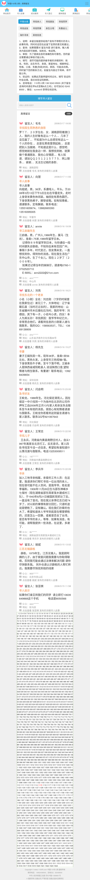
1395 (45, 840)
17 (49, 613)
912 (69, 747)
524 (26, 689)
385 (54, 666)
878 (64, 742)
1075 (31, 777)
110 (62, 623)
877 (61, 742)
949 (27, 754)
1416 (27, 845)
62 (47, 618)
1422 (53, 845)
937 (42, 752)
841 (49, 737)
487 (68, 681)
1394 (41, 840)
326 (19, 659)
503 (66, 684)
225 (65, 641)
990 (56, 759)
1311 (67, 823)
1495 (40, 860)
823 (44, 734)
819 (30, 734)
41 (52, 616)
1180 (47, 797)
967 (33, 757)
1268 (44, 815)
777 (54, 727)
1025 (34, 767)
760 (51, 724)
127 (65, 626)
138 (47, 628)
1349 (67, 830)
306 (63, 653)
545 (42, 691)
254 (52, 646)
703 (24, 717)
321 (58, 656)
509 (31, 686)
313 (31, 656)
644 (46, 706)
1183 (60, 797)
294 (21, 653)
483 (54, 681)
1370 (47, 835)
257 (63, 646)
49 (72, 616)
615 (58, 701)
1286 (68, 818)
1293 (43, 820)
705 (31, 717)
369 (55, 664)
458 (24, 679)
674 (37, 712)
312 (27, 656)
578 (44, 696)
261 (20, 648)
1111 (22, 785)
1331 (43, 828)
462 (38, 679)
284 (44, 651)
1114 (36, 785)
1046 (71, 770)
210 (70, 638)
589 (25, 699)
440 (18, 676)
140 (54, 628)
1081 (58, 777)
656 (31, 709)
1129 (45, 787)
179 (19, 636)
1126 (32, 787)
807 (45, 732)
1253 (34, 812)
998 (27, 762)
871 (40, 742)
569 (69, 694)
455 (70, 676)
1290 (29, 820)
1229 (40, 807)
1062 (29, 775)
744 (52, 722)
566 (58, 694)
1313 (19, 825)
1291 (34, 820)
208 (63, 638)
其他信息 (37, 34)
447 (42, 676)
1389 (19, 840)
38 (45, 616)
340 (68, 659)
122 (48, 626)
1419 (40, 845)
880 (71, 742)
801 (24, 732)
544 (39, 691)
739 (35, 722)
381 (40, 666)
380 (37, 666)
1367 (34, 835)
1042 (53, 770)
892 (56, 744)
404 (63, 669)
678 (50, 712)
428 (33, 674)
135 (37, 628)
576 (37, 696)
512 (41, 686)
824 (47, 734)
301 (46, 653)
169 (41, 633)
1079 (49, 777)
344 (25, 661)
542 (32, 691)
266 (38, 648)
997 (24, 762)
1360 (59, 833)
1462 (62, 853)
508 (27, 686)
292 (71, 651)
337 (57, 659)
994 (70, 759)
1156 (53, 792)
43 (57, 616)
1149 (22, 792)
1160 (71, 792)
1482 (38, 858)
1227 (31, 807)
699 (66, 714)
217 (38, 641)
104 (42, 623)
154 (46, 631)
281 (33, 651)
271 (55, 648)
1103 (43, 782)
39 (47, 616)
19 (54, 613)
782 (71, 727)
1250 (20, 812)
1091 (45, 780)
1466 (23, 855)
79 (33, 621)
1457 (40, 853)
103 (38, 623)
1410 (56, 843)
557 (27, 694)
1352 (23, 833)
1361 (63, 833)
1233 (58, 807)
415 (45, 671)
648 (59, 706)
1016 (50, 765)
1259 (60, 812)
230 (26, 643)
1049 (28, 772)
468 (58, 679)
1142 (47, 790)
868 (30, 742)
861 (62, 739)
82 (40, 621)
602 (70, 699)
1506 (32, 863)
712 (55, 717)
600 (63, 699)
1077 (40, 777)
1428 (23, 848)
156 (52, 631)
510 (34, 686)
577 (40, 696)
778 (57, 727)
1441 (25, 850)
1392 (32, 840)
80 (35, 621)
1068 (56, 775)
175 (62, 633)
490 (21, 684)
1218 (47, 805)
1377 (22, 838)
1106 (56, 782)
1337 (69, 828)
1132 (59, 787)
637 (21, 706)
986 (42, 759)
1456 (36, 853)
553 (70, 691)
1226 (27, 807)
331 (37, 659)
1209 (63, 802)
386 (57, 666)
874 (50, 742)
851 (27, 739)
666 (65, 709)
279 (26, 651)
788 (35, 729)
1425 (67, 845)
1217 (43, 805)
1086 (23, 780)
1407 (43, 843)
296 (28, 653)
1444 (38, 850)
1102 (38, 782)
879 (68, 742)
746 (59, 722)
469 (62, 679)
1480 (29, 858)
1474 (59, 855)
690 (35, 714)
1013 (37, 765)
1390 (23, 840)
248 (32, 646)
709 (45, 717)
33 (33, 616)
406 (70, 669)
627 (44, 704)
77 (28, 621)
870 (37, 742)
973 (54, 757)
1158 (62, 792)
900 (27, 747)
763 (62, 724)
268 (45, 648)
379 (33, 666)
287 (54, 651)
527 (37, 689)
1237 (19, 810)
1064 (38, 775)
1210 (68, 802)
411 (31, 671)
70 (67, 618)
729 (57, 719)
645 (49, 706)
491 (25, 684)
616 (62, 701)
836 (32, 737)
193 (68, 636)
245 (21, 646)
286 (50, 651)
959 (62, 754)
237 (50, 643)
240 (61, 643)
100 (28, 623)
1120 (62, 785)
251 (42, 646)
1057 (63, 772)
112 (69, 623)
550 (59, 691)
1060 (20, 775)
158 (59, 631)
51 (20, 618)
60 (43, 618)
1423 (58, 845)
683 (68, 712)
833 (21, 737)
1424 (62, 845)
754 (31, 724)
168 (38, 633)
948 (24, 754)
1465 (19, 855)
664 (58, 709)
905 (45, 747)
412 (34, 671)
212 (20, 641)
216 (34, 641)
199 (32, 638)
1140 (38, 790)
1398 (59, 840)
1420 (44, 845)
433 (50, 674)
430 (40, 674)
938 (46, 752)
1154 (44, 792)
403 (59, 669)
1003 (48, 762)
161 (70, 631)
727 (50, 719)
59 (40, 618)
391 (18, 669)
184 (37, 636)
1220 (56, 805)
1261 (69, 812)
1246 (59, 810)
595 (46, 699)
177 (69, 633)
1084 (71, 777)
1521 (43, 866)
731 (64, 719)
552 (66, 691)
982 (28, 759)
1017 (54, 765)
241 (64, 643)
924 (54, 749)
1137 (25, 790)
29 (23, 616)
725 (44, 719)
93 (67, 621)
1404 (29, 843)
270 (51, 648)
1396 (50, 840)
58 (38, 618)
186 (44, 636)
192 (64, 636)
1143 (51, 790)
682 (64, 712)
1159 (67, 792)
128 (69, 626)
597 (52, 699)
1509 (45, 863)
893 (59, 744)
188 (50, 636)
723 (37, 719)
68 (62, 618)
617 (65, 701)
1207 (54, 802)
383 (47, 666)
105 (45, 623)
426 (26, 674)
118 (34, 626)
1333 (51, 828)
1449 (60, 850)
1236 (71, 807)
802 (27, 732)
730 (61, 719)
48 (70, 616)
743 (49, 722)
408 (20, 671)
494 (35, 684)
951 (34, 754)
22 (62, 613)
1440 (20, 850)
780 (64, 727)
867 (26, 742)
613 (51, 701)
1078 (44, 777)
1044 (62, 770)
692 (42, 714)
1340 (27, 830)
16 (47, 613)
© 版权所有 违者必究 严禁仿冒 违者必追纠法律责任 (45, 878)
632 (61, 704)
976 (64, 757)
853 (34, 739)
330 (33, 659)
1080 (53, 777)
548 (52, 691)
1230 (44, 807)
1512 (59, 863)
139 (50, 628)
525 (30, 689)
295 (25, 653)
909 (58, 747)
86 (50, 621)
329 (30, 659)
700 (70, 714)
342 (18, 661)
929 (71, 749)
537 (71, 689)
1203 (37, 802)
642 (39, 706)
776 (50, 727)
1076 (36, 777)
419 (58, 671)
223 (58, 641)
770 (30, 727)
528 (40, 689)
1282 (50, 818)
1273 (67, 815)
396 (35, 669)
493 (32, 684)
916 (26, 749)
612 (48, 701)
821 (37, 734)
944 (66, 752)
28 (20, 616)
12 (37, 613)
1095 (63, 780)
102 (35, 623)
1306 (44, 823)
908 (55, 747)
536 (68, 689)
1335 (60, 828)
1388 (71, 838)
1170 (59, 795)
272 (58, 648)
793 (52, 729)
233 (37, 643)
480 (44, 681)
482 (50, 681)
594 (42, 699)
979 (18, 759)
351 (49, 661)
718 (19, 719)
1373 (60, 835)
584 (64, 696)
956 (51, 754)
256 (59, 646)
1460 (53, 853)
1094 (59, 780)
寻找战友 (24, 28)
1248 (68, 810)
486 (64, 681)
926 (61, 749)
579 (47, 696)
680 (57, 712)
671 (26, 712)
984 (35, 759)
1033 (69, 767)
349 (42, 661)
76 (25, 621)
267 (41, 648)
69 (65, 618)
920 (40, 749)
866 (23, 742)
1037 (31, 770)
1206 (50, 802)
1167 (45, 795)
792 (49, 729)
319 (51, 656)
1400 (68, 840)
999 (31, 762)
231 (30, 643)
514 (48, 686)
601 (66, 699)
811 (58, 732)
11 (35, 613)
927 (64, 749)
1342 (36, 830)
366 (45, 664)
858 (51, 739)
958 (58, 754)
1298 (65, 820)
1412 (65, 843)
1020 (68, 765)
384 (50, 666)
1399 (63, 840)
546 (46, 691)
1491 (22, 860)
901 (31, 747)
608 (34, 701)
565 (55, 694)
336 (54, 659)
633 (64, 704)
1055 (54, 772)
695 (52, 714)
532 (54, 689)
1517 (25, 866)
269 (48, 648)
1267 (40, 815)
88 (55, 621)
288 (57, 651)
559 (34, 694)
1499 (58, 860)
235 (44, 643)
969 (40, 757)
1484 (47, 858)
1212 (20, 805)
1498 (53, 860)
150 (32, 631)
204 (49, 638)
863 (69, 739)
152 (39, 631)
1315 (28, 825)
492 (28, 684)
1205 (45, 802)
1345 (49, 830)
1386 (62, 838)
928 (68, 749)
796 (63, 729)
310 (20, 656)
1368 (38, 835)
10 (32, 613)
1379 (31, 838)
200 (35, 638)
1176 (29, 797)
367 (48, 664)
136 (40, 628)
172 (51, 633)
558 (31, 694)
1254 (38, 812)
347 (35, 661)
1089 (37, 780)
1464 (71, 853)
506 (20, 686)
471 (69, 679)
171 (48, 633)
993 (66, 759)
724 (40, 719)
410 (27, 671)
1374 (65, 835)
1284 (59, 818)
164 (24, 633)
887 (39, 744)
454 (66, 676)
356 (66, 661)
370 (58, 664)
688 (28, 714)
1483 (43, 858)
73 (18, 621)
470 (65, 679)
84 (45, 621)
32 (30, 616)
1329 (34, 828)
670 (23, 712)
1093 (54, 780)
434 (54, 674)
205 (52, 638)
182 (30, 636)
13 (40, 613)
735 (21, 722)
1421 (49, 845)
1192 (44, 800)
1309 (58, 823)
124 (55, 626)
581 (54, 696)
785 (25, 729)
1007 (66, 762)
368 (51, 664)
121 (45, 626)
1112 (27, 785)
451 (56, 676)
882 (21, 744)
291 (68, 651)
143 (64, 628)
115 (24, 626)
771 (33, 727)
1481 (34, 858)
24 (67, 613)
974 (57, 757)
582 (57, 696)
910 (62, 747)
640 (32, 706)
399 (46, 669)
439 (71, 674)
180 (23, 636)
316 (41, 656)
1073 (22, 777)
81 (38, 621)
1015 (45, 765)
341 (71, 659)
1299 (69, 820)
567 (62, 694)
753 (27, 724)
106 (48, 623)
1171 (63, 795)
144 (68, 628)
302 (49, 653)
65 (55, 618)
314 (34, 656)
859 (55, 739)
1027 (43, 767)
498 (49, 684)
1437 (63, 848)
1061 (25, 775)
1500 (62, 860)
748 (66, 722)
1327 (25, 828)
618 (69, 701)
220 (48, 641)
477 (33, 681)
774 (44, 727)
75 (23, 621)
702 (20, 717)
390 (71, 666)
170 (45, 633)
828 (61, 734)
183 (33, 636)
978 (71, 757)
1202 (32, 802)
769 (26, 727)
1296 (56, 820)
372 (65, 664)
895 (66, 744)
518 (62, 686)
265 (34, 648)
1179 (43, 797)
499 (52, 684)
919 (37, 749)
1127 (37, 787)
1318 (41, 825)
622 (26, 704)
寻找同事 (37, 28)
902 (34, 747)
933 (28, 752)
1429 (28, 848)
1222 (65, 805)
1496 (44, 860)
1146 (65, 790)
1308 (53, 823)
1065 (43, 775)
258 (66, 646)
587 (18, 699)
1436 (59, 848)
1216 (38, 805)
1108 (65, 782)
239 (57, 643)
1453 (22, 853)
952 (38, 754)
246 (25, 646)
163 (20, 633)
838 (39, 737)
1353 (28, 833)
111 (66, 623)
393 (25, 669)
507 (24, 686)
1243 (45, 810)
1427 (19, 848)
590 (28, 699)
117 (31, 626)
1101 (34, 782)
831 (71, 734)
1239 (28, 810)
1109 (69, 782)
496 (42, 684)
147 (21, 631)
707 (38, 717)
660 (45, 709)
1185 (69, 797)
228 (19, 643)
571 (19, 696)
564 (51, 694)
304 (56, 653)
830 (68, 734)
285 (47, 651)
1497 (49, 860)
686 (21, 714)
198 (28, 638)
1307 (49, 823)
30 (25, 616)
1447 (51, 850)
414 (41, 671)
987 (46, 759)
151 (35, 631)
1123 (19, 787)
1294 (47, 820)
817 (23, 734)
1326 (20, 828)
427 (30, 674)
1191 (40, 800)
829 (64, 734)
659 (41, 709)
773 (40, 727)
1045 (67, 770)
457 (20, 679)
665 (62, 709)
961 (69, 754)
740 (39, 722)
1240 (32, 810)
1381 (40, 838)
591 (32, 699)
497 (46, 684)
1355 (37, 833)
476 (30, 681)
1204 (41, 802)
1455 (31, 853)
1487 (60, 858)
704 (27, 717)
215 (31, 641)
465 (48, 679)
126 (62, 626)
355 (63, 661)
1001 (40, 762)
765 (69, 724)
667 (69, 709)
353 (56, 661)
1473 (54, 855)
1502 (71, 860)
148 (25, 631)
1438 (68, 848)
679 (54, 712)
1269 (49, 815)
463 (41, 679)
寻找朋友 (50, 21)
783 (18, 729)
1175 (25, 797)
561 (41, 694)
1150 (27, 792)
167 (34, 633)
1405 (34, 843)
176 (65, 633)
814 (69, 732)
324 (69, 656)
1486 (56, 858)
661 (48, 709)
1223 (69, 805)
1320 (50, 825)
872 (44, 742)
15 (44, 613)
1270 (53, 815)
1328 (29, 828)
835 (28, 737)
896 (70, 744)
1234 (62, 807)
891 (52, 744)
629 (50, 704)
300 (42, 653)
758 (45, 724)
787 (32, 729)
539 (21, 691)
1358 (50, 833)
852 (31, 739)
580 (50, 696)
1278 (32, 818)
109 (59, 623)
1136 (20, 790)
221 (51, 641)
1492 (27, 860)
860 (58, 739)
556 (24, 694)
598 (56, 699)
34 (35, 616)
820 (33, 734)
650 (66, 706)
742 (46, 722)
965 (26, 757)
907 (51, 747)
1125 (28, 787)
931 (21, 752)
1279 (37, 818)
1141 (43, 790)
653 (20, 709)
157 (56, 631)
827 (57, 734)
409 (24, 671)
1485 (51, 858)
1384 (53, 838)
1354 (32, 833)
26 (72, 613)
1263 (22, 815)
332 (40, 659)
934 (32, 752)
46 (65, 616)
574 (30, 696)
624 (33, 704)
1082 (62, 777)
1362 (68, 833)
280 (30, 651)
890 (49, 744)
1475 (63, 855)
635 (71, 704)
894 (63, 744)
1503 (19, 863)
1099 (25, 782)
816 (19, 734)
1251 (25, 812)
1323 (63, 825)
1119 (58, 785)
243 (71, 643)
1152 (36, 792)
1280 (41, 818)
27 (18, 616)
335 (50, 659)
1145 (60, 790)
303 (52, 653)
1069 (60, 775)
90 (60, 621)
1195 (58, 800)
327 (23, 659)
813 (65, 732)
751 (20, 724)
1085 (19, 780)
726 (47, 719)
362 (31, 664)
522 (19, 689)
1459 (49, 853)
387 (61, 666)
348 (39, 661)
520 (69, 686)
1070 (65, 775)
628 (47, 704)
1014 (41, 765)
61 (45, 618)
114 (20, 626)
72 (72, 618)
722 (33, 719)
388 (64, 666)
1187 (22, 800)
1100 (29, 782)
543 (35, 691)
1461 (58, 853)
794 (56, 729)
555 (20, 694)
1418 (36, 845)
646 (52, 706)
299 (39, 653)
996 (20, 762)
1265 (31, 815)
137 (44, 628)
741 (42, 722)
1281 (45, 818)
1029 (51, 767)
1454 (27, 853)
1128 (41, 787)
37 (43, 616)
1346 (53, 830)
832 (18, 737)
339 (64, 659)
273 (62, 648)
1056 (59, 772)
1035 (22, 770)
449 (49, 676)
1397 (54, 840)
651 (70, 706)
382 (44, 666)
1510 (50, 863)
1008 (71, 762)
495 (39, 684)
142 (61, 628)
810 (55, 732)
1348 (62, 830)
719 (23, 719)
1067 (51, 775)
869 (33, 742)
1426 (71, 845)
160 (66, 631)
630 (54, 704)
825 (50, 734)
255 (56, 646)
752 (24, 724)
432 (47, 674)
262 (24, 648)
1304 (36, 823)
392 (21, 669)
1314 (23, 825)
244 (18, 646)
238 (54, 643)
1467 (28, 855)
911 (65, 747)
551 (63, 691)
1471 (45, 855)
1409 (51, 843)
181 (26, 636)
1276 (23, 818)
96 (18, 623)
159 (63, 631)
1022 (20, 767)
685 (18, 714)
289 (61, 651)
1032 (65, 767)
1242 (41, 810)
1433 (45, 848)
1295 (51, 820)
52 (23, 618)
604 (20, 701)
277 (19, 651)
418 (55, 671)
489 (18, 684)
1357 (45, 833)
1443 (34, 850)
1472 (50, 855)
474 (23, 681)
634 (68, 704)
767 (19, 727)
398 (42, 669)
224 (62, 641)
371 (62, 664)
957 (55, 754)
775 (47, 727)
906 (48, 747)
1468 (32, 855)
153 (42, 631)
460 (31, 679)
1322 (59, 825)
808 (48, 732)
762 (58, 724)
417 (51, 671)
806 (41, 732)
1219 (51, 805)
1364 (20, 835)
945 (70, 752)
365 (41, 664)
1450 (65, 850)
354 (59, 661)
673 (33, 712)
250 (39, 646)
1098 (20, 782)
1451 (69, 850)
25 (69, 613)
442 (25, 676)
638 (25, 706)
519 (65, 686)
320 (55, 656)
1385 (58, 838)
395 (32, 669)
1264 (27, 815)
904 (41, 747)
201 (39, 638)
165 (27, 633)
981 (25, 759)
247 (28, 646)
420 (62, 671)
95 (72, 621)
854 (38, 739)
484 (57, 681)
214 (27, 641)
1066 (47, 775)
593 (39, 699)
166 (31, 633)
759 (48, 724)
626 (40, 704)
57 (35, 618)
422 (69, 671)
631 (57, 704)
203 (46, 638)
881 (18, 744)
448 (46, 676)
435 (57, 674)
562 (45, 694)
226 (69, 641)
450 (52, 676)
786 (28, 729)
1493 (31, 860)
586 (71, 696)
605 (24, 701)
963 (19, 757)
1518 (29, 866)
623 (30, 704)
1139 (34, 790)
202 (42, 638)
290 (64, 651)
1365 (25, 835)
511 (38, 686)
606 (27, 701)
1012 (32, 765)
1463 (67, 853)
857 (48, 739)
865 (19, 742)
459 (27, 679)
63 (50, 618)
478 (37, 681)
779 (61, 727)
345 (28, 661)
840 (46, 737)
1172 (68, 795)
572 (23, 696)
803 (31, 732)
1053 (45, 772)
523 (23, 689)
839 (42, 737)
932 (25, 752)
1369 (43, 835)
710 (48, 717)
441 (21, 676)
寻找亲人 (37, 21)
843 (56, 737)
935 (35, 752)
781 (68, 727)
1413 (69, 843)
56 (33, 618)
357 (70, 661)
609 (38, 701)
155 (49, 631)
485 (61, 681)
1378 (27, 838)
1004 (53, 762)
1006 (62, 762)
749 (70, 722)
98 (23, 623)
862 (65, 739)
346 (32, 661)
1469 (37, 855)
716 (69, 717)
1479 (25, 858)
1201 (28, 802)
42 (55, 616)
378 (30, 666)
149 (28, 631)
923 (50, 749)
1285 (63, 818)
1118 (53, 785)
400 (49, 669)
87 (52, 621)
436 (61, 674)
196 (21, 638)
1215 (34, 805)
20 (57, 613)
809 (51, 732)
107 (52, 623)
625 (37, 704)
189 (54, 636)
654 (24, 709)
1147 (69, 790)
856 (45, 739)
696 (56, 714)
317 (45, 656)
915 (23, 749)
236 (47, 643)
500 (56, 684)
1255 (43, 812)
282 (37, 651)
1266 (36, 815)
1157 (58, 792)
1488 (65, 858)
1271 (58, 815)
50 (18, 618)
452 (59, 676)
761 (55, 724)
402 (56, 669)
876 (57, 742)
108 (55, 623)
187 (47, 636)
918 (33, 749)
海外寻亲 (24, 34)
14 (42, 613)
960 (65, 754)
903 (38, 747)
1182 (56, 797)
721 (30, 719)
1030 (56, 767)
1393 (37, 840)
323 (65, 656)
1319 (45, 825)
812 (62, 732)
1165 (37, 795)
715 (65, 717)
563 (48, 694)
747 (63, 722)
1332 (47, 828)
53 (25, 618)
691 (39, 714)
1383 (49, 838)
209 (66, 638)
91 (62, 621)
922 (47, 749)
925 (57, 749)
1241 (37, 810)
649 (63, 706)
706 (34, 717)
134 (33, 628)
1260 (65, 812)
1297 (60, 820)
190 (57, 636)
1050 (32, 772)
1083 (67, 777)
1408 (47, 843)
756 (38, 724)
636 (18, 706)
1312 (71, 823)
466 (51, 679)
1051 (37, 772)
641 (35, 706)
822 (40, 734)
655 (27, 709)
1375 (69, 835)
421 (65, 671)
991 (59, 759)
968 (37, 757)
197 (25, 638)
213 (24, 641)
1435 (54, 848)
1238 (23, 810)
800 (20, 732)
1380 (36, 838)
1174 (20, 797)
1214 (29, 805)
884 (28, 744)
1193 (49, 800)
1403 (25, 843)
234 (40, 643)
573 (26, 696)
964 (23, 757)
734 (18, 722)
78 (30, 621)
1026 (38, 767)
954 (45, 754)
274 (65, 648)
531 (50, 689)
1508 (41, 863)
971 (47, 757)
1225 (22, 807)
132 (26, 628)
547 (49, 691)
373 (69, 664)
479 (40, 681)
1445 (43, 850)
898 (20, 747)
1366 (29, 835)
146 (18, 631)
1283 (54, 818)
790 (42, 729)
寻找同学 (63, 21)
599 (59, 699)
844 (59, 737)
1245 (54, 810)
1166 (41, 795)
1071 (69, 775)
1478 (20, 858)
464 (45, 679)
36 (40, 616)
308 (70, 653)
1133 (63, 787)
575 (33, 696)
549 (56, 691)
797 (66, 729)
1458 (44, 853)
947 (20, 754)
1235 (67, 807)
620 (19, 704)
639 (28, 706)
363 (34, 664)
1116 (44, 785)
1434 (50, 848)
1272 (62, 815)
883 (25, 744)
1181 (51, 797)
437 (64, 674)
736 (25, 722)
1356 (41, 833)
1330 (38, 828)
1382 (44, 838)
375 (19, 666)
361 (27, 664)
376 (23, 666)
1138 (29, 790)
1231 (49, 807)
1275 (19, 818)
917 (30, 749)
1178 (38, 797)
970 (44, 757)
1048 (23, 772)
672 (30, 712)
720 (26, 719)
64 (52, 618)
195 (18, 638)
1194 (53, 800)
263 (27, 648)
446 (39, 676)
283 (40, 651)
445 (35, 676)
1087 (28, 780)
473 (19, 681)
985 (39, 759)
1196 (62, 800)
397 (39, 669)
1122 (71, 785)
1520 (38, 866)
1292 (38, 820)
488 (71, 681)
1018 (59, 765)
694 (49, 714)
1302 (27, 823)
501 (59, 684)
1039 (40, 770)
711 (51, 717)
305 (59, 653)
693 (46, 714)
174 (58, 633)
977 (68, 757)
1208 (59, 802)
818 (26, 734)
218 (41, 641)
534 (61, 689)
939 (49, 752)
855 (41, 739)
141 (57, 628)
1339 (22, 830)
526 (33, 689)
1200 (23, 802)
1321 (54, 825)
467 (55, 679)
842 (52, 737)
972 (50, 757)
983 (32, 759)
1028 (47, 767)
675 (40, 712)
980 (21, 759)
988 (49, 759)
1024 (29, 767)
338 (61, 659)
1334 (56, 828)
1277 (28, 818)
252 (46, 646)
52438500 (58, 872)
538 (18, 691)
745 (56, 722)
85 (47, 621)
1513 (63, 863)
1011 (28, 765)
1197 (67, 800)
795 (59, 729)
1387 (67, 838)
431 (44, 674)
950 (31, 754)
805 (38, 732)
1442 (29, 850)
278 (23, 651)
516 (55, 686)
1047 (19, 772)
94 (70, 621)
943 (63, 752)
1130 (50, 787)
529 (44, 689)
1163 (28, 795)
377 (26, 666)
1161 (19, 795)
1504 (23, 863)
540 (25, 691)
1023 (25, 767)
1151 (31, 792)
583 (61, 696)
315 (38, 656)
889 (46, 744)
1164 (32, 795)
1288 (20, 820)
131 (23, 628)
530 (47, 689)
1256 (47, 812)
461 (34, 679)
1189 (31, 800)
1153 (40, 792)
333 (44, 659)
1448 (56, 850)
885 (32, 744)
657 (34, 709)
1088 (32, 780)
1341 (31, 830)
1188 (27, 800)
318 (48, 656)
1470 (41, 855)
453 (63, 676)
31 (28, 616)
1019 (63, 765)
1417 (31, 845)
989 (52, 759)
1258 (56, 812)
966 (30, 757)
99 (25, 623)
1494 (36, 860)
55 (30, 618)
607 (31, 701)
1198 (71, 800)
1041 (49, 770)
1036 (27, 770)
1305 (40, 823)
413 (38, 671)
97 (20, 623)
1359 (54, 833)
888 (42, 744)
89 (57, 621)
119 (38, 626)
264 (31, 648)
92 (65, 621)
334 (47, 659)
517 (58, 686)
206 (56, 638)
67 (60, 618)
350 (46, 661)
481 (47, 681)
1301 (22, 823)
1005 (57, 762)
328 (26, 659)
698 (63, 714)
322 (62, 656)
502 (63, 684)
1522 (47, 866)
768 (23, 727)
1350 (71, 830)
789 (39, 729)
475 (26, 681)
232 (33, 643)
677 (47, 712)
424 (19, 674)
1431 (37, 848)
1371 (51, 835)
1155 (49, 792)
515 (51, 686)
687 (25, 714)
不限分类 (24, 21)
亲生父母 (50, 28)
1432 (41, 848)
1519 (34, 866)
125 (58, 626)
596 (49, 699)
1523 (51, 866)
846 (66, 737)
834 (25, 737)
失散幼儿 (63, 28)
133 (30, 628)
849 (20, 739)
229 (23, 643)
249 (35, 646)
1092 (50, 780)
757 (41, 724)
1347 (58, 830)
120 (41, 626)
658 (38, 709)
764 (65, 724)
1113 (31, 785)
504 (70, 684)
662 (51, 709)
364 (38, 664)
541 (28, 691)
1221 (60, 805)
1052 (41, 772)
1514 (68, 863)
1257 (51, 812)
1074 (27, 777)
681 (61, 712)
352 (52, 661)
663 (55, 709)
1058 (68, 772)
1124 (23, 787)
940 (52, 752)
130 (19, 628)
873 (47, 742)
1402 (20, 843)
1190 (36, 800)
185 (40, 636)
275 (69, 648)
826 (54, 734)
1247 (63, 810)
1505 (28, 863)
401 (52, 669)
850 (24, 739)
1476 (68, 855)
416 (48, 671)
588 (21, 699)
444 (32, 676)
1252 (29, 812)
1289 (25, 820)
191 (61, 636)
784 (21, 729)
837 (35, 737)
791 (46, 729)
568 (65, 694)
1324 (68, 825)
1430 (32, 848)
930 (18, 752)
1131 (54, 787)
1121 (67, 785)
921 (44, 749)
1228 (36, 807)
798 (70, 729)
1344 (44, 830)
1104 (47, 782)
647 (56, 706)
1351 (19, 833)
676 (44, 712)
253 (49, 646)
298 (35, 653)
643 (42, 706)
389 (68, 666)
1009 (19, 765)
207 (59, 638)
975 (61, 757)
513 (45, 686)
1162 (23, 795)
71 (70, 618)
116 (27, 626)
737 (28, 722)
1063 (34, 775)
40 (50, 616)
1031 (60, 767)
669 (19, 712)
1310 (62, 823)
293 (18, 653)
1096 (68, 780)
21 (59, 613)
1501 (67, 860)
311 (24, 656)
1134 (68, 787)
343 (21, 661)
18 (52, 613)
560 (38, 694)
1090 (41, 780)
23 (64, 613)
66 (57, 618)
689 (32, 714)
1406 (38, 843)
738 (32, 722)
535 (64, 689)
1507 (37, 863)
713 (58, 717)
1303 (31, 823)
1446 (47, 850)
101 (31, 623)
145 (71, 628)
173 (55, 633)
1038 (36, 770)
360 (24, 664)
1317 (37, 825)
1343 (40, 830)
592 (35, 699)
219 (45, 641)
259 (70, 646)
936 (39, 752)
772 (37, 727)
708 (41, 717)
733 (71, 719)
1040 (44, 770)
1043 (58, 770)
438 (68, 674)
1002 (44, 762)
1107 (60, 782)
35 (38, 616)
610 (41, 701)
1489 (69, 858)
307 (66, 653)
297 (32, 653)
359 (20, 664)
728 (54, 719)
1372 (56, 835)
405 (66, 669)
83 (43, 621)
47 (67, 616)
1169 (54, 795)
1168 (50, 795)
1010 (23, 765)
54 (28, 618)
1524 (56, 866)
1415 (22, 845)
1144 (56, 790)
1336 (65, 828)
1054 (50, 772)
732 (68, 719)
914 (19, 749)
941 (56, 752)
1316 (32, 825)
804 (34, 732)
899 (24, 747)
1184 (65, 797)
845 (63, 737)
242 (68, 643)
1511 (54, 863)
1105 (51, 782)
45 (62, 616)
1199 (19, 802)
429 (37, 674)
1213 (25, 805)
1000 (35, 762)
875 (54, 742)
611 (45, 701)
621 (23, 704)
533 (57, 689)
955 (48, 754)
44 (60, 616)
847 (70, 737)
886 (35, 744)
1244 (50, 810)
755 (34, 724)
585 (68, 696)
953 (41, 754)
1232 (53, 807)
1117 (49, 785)
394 (28, 669)
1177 (34, 797)
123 (51, 626)
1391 (28, 840)
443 (28, 676)
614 (55, 701)
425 (23, 674)
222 (55, 641)
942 (59, 752)
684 (71, 712)
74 (20, 621)
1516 (20, 866)
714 (62, 717)
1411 (60, 843)
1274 (71, 815)
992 (63, 759)
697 (59, 714)
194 (71, 636)
